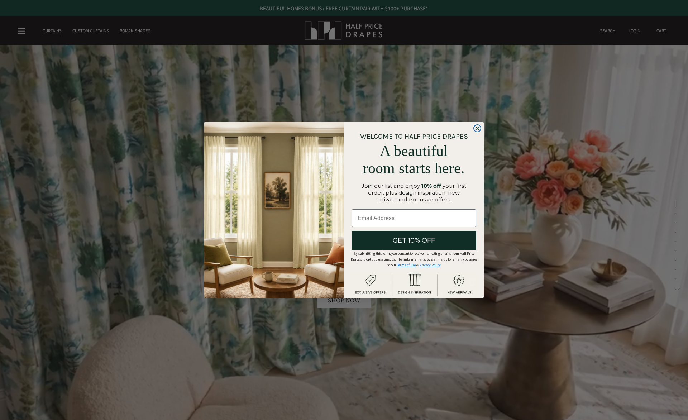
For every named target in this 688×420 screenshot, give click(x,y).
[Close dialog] (477, 128)
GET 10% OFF (414, 240)
